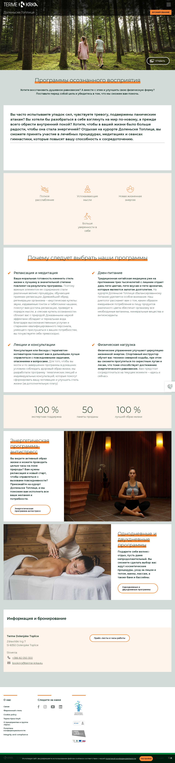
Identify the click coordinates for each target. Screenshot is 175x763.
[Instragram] (45, 706)
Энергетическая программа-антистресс (29, 446)
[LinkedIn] (60, 706)
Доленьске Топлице (19, 12)
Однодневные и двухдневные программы (137, 539)
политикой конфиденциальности (121, 758)
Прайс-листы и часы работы (109, 638)
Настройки (146, 758)
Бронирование (161, 12)
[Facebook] (38, 706)
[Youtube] (53, 706)
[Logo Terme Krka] (21, 4)
